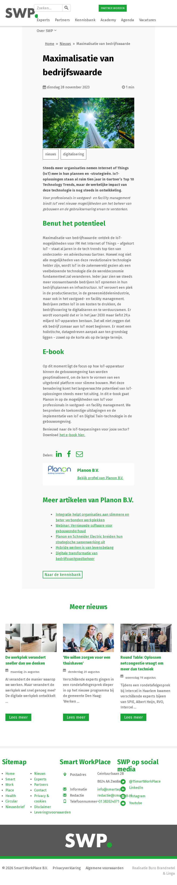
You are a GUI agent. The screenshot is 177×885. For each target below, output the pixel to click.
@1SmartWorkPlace (145, 781)
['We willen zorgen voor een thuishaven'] (88, 638)
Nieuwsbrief (15, 807)
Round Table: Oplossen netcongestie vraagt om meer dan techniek (141, 663)
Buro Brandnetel (162, 868)
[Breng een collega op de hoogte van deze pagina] (79, 455)
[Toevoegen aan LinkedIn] (59, 455)
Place (9, 790)
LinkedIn (136, 788)
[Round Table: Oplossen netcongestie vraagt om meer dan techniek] (146, 638)
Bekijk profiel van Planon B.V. (100, 478)
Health (10, 796)
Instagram (137, 796)
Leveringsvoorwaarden (52, 812)
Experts (40, 779)
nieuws (50, 154)
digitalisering (73, 154)
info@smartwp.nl (111, 789)
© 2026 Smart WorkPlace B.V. (25, 868)
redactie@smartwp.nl (114, 795)
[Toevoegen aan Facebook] (69, 455)
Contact (40, 790)
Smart (10, 779)
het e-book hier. (72, 435)
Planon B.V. (88, 470)
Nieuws (65, 44)
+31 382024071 (108, 801)
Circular (11, 801)
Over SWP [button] (45, 31)
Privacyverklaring (67, 868)
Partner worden (113, 8)
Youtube (135, 803)
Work (9, 785)
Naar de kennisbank (62, 574)
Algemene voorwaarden (104, 868)
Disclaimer (42, 807)
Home (49, 44)
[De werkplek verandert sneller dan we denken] (31, 638)
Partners (41, 785)
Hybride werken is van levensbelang (85, 547)
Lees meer (18, 717)
